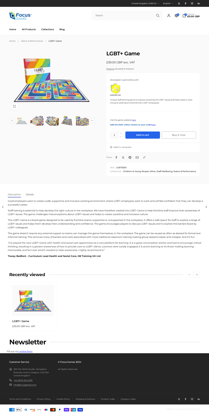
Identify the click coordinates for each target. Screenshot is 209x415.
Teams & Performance (184, 171)
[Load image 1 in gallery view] (21, 121)
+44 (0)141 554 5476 (23, 380)
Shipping (110, 69)
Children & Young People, (136, 171)
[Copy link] (144, 157)
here (134, 120)
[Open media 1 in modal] (52, 79)
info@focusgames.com (25, 385)
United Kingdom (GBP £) (143, 3)
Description (14, 194)
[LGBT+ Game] (33, 311)
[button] (191, 15)
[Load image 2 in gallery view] (37, 121)
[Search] (158, 15)
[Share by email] (137, 157)
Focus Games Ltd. (178, 409)
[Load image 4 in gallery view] (67, 121)
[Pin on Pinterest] (130, 157)
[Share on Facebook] (116, 157)
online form (25, 351)
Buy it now (178, 135)
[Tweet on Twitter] (123, 157)
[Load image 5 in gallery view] (82, 121)
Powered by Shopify (193, 409)
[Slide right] (92, 121)
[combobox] (127, 15)
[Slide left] (12, 121)
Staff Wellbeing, (165, 171)
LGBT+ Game (20, 321)
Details (30, 194)
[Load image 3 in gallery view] (52, 121)
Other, (153, 171)
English (166, 3)
